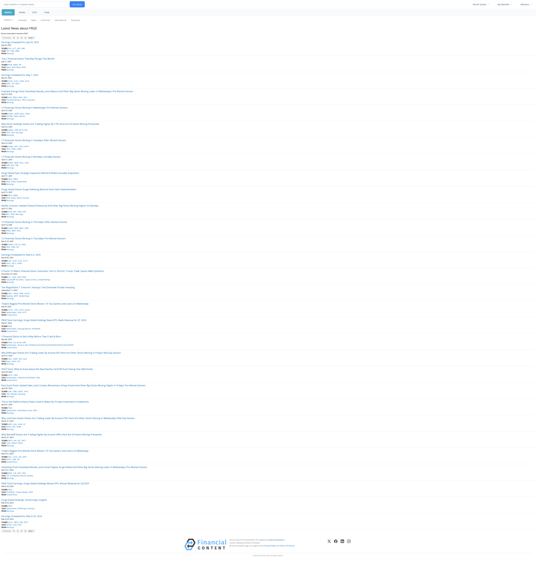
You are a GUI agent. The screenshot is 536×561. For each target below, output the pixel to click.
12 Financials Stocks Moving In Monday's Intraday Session (31, 156)
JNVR (8, 165)
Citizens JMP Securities (14, 279)
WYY (20, 525)
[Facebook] (336, 544)
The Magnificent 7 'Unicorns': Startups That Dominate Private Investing (38, 287)
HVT (7, 51)
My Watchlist (503, 4)
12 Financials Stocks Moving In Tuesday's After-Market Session (33, 140)
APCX (21, 146)
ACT (14, 48)
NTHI (8, 132)
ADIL (10, 359)
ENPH (15, 97)
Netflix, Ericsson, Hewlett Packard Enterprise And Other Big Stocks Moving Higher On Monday (49, 205)
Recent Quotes (479, 4)
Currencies (45, 20)
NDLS (17, 83)
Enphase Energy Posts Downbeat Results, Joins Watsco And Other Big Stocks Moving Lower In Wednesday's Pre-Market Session (67, 91)
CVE (14, 473)
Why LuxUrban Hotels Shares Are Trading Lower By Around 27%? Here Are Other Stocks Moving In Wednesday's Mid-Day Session (68, 418)
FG (20, 244)
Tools (46, 12)
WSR (12, 51)
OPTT (24, 312)
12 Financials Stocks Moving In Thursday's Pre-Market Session (33, 238)
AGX (20, 359)
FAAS (26, 391)
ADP (18, 48)
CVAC (16, 310)
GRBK (17, 51)
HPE (24, 212)
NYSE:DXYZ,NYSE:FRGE (26, 378)
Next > (31, 38)
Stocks (22, 12)
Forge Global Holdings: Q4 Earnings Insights (24, 499)
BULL (22, 114)
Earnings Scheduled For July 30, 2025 (20, 42)
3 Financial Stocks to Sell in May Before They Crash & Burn (31, 336)
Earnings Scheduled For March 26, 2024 (21, 516)
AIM (21, 522)
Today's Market (22, 492)
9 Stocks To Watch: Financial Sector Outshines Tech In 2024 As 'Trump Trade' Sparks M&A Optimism (52, 271)
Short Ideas (16, 67)
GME (14, 459)
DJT (19, 440)
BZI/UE (8, 525)
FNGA (27, 114)
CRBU (15, 391)
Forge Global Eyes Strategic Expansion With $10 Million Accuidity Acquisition (40, 173)
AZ (24, 424)
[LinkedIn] (342, 544)
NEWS (15, 65)
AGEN (15, 359)
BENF (16, 163)
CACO (10, 310)
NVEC (8, 83)
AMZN (15, 293)
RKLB (13, 214)
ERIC (15, 212)
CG (9, 277)
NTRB (19, 427)
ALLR (25, 359)
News (33, 20)
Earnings (19, 132)
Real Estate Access (25, 410)
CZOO (15, 457)
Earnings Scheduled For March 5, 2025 (21, 254)
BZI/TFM (9, 116)
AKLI (15, 424)
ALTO (25, 261)
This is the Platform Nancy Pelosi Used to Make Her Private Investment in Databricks (45, 401)
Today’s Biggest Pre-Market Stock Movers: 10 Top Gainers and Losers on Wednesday (44, 303)
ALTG (20, 261)
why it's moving (23, 198)
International (60, 20)
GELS (25, 97)
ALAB (20, 424)
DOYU (22, 310)
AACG (10, 522)
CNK (9, 391)
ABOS (16, 522)
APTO (26, 522)
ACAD (10, 81)
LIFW (19, 312)
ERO (24, 473)
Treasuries (75, 20)
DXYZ (10, 375)
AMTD (16, 114)
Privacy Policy (270, 545)
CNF (16, 244)
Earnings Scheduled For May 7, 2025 (19, 75)
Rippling (9, 296)
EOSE (10, 212)
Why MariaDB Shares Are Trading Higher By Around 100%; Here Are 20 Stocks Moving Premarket (51, 434)
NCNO (20, 443)
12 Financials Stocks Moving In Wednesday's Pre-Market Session (34, 107)
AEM (23, 48)
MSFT (16, 296)
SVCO (14, 263)
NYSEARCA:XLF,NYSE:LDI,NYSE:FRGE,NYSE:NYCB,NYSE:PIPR (51, 345)
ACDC (16, 81)
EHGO (28, 310)
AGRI (16, 130)
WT (20, 65)
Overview (22, 20)
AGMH (10, 114)
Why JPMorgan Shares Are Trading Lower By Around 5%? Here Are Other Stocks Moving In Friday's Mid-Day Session (61, 352)
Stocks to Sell (23, 345)
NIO (13, 427)
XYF (17, 247)
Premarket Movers (13, 100)
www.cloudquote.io (277, 540)
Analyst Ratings (44, 279)
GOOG (27, 293)
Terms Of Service (287, 545)
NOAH (8, 427)
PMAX (8, 231)
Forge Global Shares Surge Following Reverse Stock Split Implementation (38, 189)
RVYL (19, 231)
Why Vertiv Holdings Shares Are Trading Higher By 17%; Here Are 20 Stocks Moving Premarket (50, 124)
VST (13, 83)
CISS (18, 361)
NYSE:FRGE (36, 329)
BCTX (21, 130)
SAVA (14, 361)
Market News (22, 181)
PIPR (24, 342)
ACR (9, 48)
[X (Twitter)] (329, 544)
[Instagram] (349, 544)
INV (12, 165)
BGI (26, 130)
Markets (8, 12)
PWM (13, 247)
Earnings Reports (24, 329)
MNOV (14, 443)
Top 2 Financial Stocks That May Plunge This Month (27, 58)
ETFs (34, 12)
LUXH (8, 443)
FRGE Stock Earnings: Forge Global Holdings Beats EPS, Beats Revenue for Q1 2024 (43, 320)
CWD (27, 163)
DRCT (24, 440)
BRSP (10, 473)
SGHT (8, 263)
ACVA (27, 81)
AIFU (16, 146)
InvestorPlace (12, 315)
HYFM (19, 263)
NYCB (19, 342)
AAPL (10, 293)
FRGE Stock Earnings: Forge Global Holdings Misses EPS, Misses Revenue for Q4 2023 (45, 483)
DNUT (20, 391)
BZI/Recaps (22, 508)
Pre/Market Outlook (18, 476)
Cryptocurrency (31, 279)
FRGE (10, 65)
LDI (14, 342)
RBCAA (22, 116)
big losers (31, 100)
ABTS (10, 424)
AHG (10, 97)
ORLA (24, 100)
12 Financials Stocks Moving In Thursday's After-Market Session (34, 222)
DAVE (19, 277)
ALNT (15, 261)
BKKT (22, 228)
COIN (14, 277)
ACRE (22, 81)
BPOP (26, 146)
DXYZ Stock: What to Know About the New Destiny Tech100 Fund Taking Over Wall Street (47, 369)
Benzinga (10, 53)
